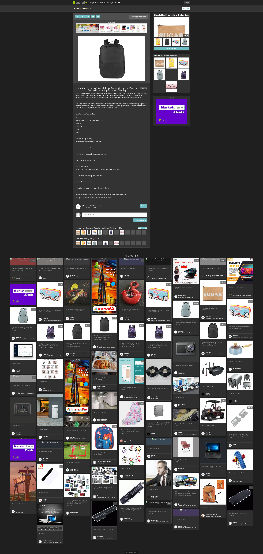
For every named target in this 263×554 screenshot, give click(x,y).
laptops (126, 275)
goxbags (208, 316)
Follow (143, 206)
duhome (181, 468)
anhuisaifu (154, 397)
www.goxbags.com (139, 17)
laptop (98, 198)
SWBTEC (180, 432)
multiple (104, 198)
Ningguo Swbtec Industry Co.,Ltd (188, 434)
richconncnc (47, 389)
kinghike (208, 433)
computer (127, 277)
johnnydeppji (182, 504)
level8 (44, 277)
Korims (18, 371)
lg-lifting (72, 317)
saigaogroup (19, 511)
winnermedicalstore (130, 396)
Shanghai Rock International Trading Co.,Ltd (104, 228)
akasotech (181, 372)
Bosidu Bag (127, 440)
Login (187, 2)
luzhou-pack (101, 386)
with (109, 198)
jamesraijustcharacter (104, 461)
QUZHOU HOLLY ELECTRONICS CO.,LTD (27, 393)
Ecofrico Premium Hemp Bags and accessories (166, 278)
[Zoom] (93, 16)
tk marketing (182, 295)
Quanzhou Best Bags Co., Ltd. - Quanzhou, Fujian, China (195, 527)
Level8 (44, 278)
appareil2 (127, 518)
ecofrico (154, 277)
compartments (89, 198)
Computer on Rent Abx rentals (25, 277)
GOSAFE (235, 400)
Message (110, 2)
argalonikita (74, 512)
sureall (153, 433)
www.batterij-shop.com (131, 520)
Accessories (100, 463)
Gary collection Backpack (78, 277)
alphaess (45, 436)
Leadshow (181, 404)
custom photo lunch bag (213, 516)
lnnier (234, 444)
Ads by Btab (111, 22)
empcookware (237, 368)
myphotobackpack (211, 514)
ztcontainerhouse (102, 419)
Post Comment (140, 220)
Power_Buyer (182, 526)
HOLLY (17, 392)
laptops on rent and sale (185, 297)
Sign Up (186, 9)
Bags (125, 441)
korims (18, 370)
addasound (154, 496)
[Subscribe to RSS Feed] (115, 2)
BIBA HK (72, 275)
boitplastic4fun (74, 469)
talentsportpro (128, 475)
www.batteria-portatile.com (241, 524)
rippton (207, 393)
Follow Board (142, 228)
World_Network (47, 540)
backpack (79, 198)
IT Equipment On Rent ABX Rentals (243, 295)
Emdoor (207, 473)
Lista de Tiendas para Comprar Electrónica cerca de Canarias (116, 497)
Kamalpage (100, 496)
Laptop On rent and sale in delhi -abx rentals (219, 277)
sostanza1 (236, 522)
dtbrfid (45, 499)
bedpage (72, 514)
